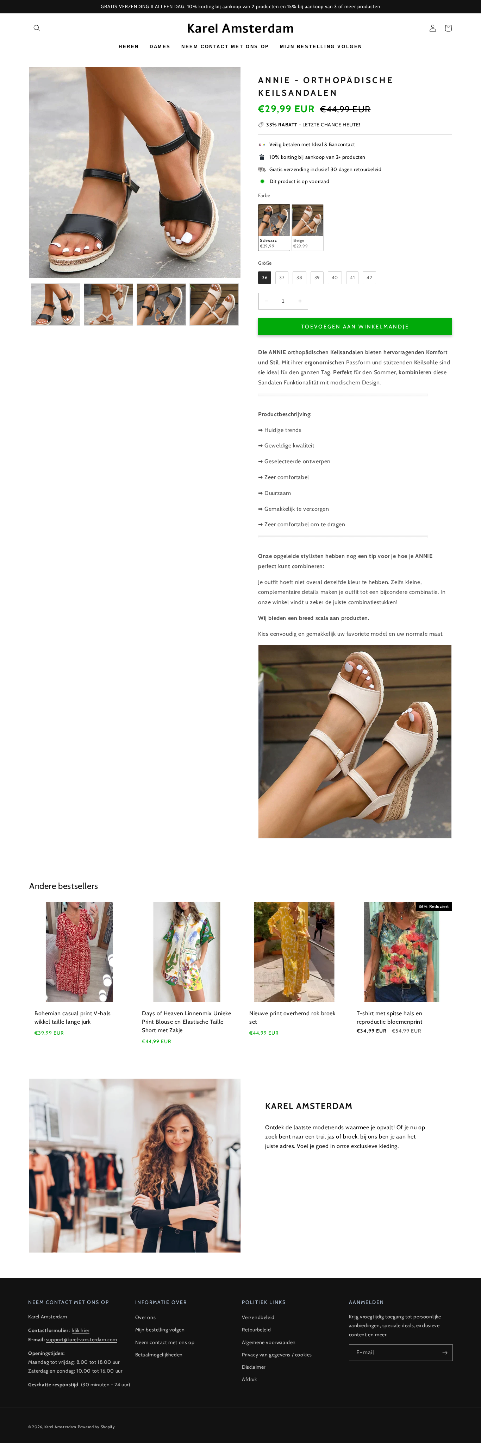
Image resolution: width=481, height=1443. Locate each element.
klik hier (80, 1330)
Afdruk (249, 1379)
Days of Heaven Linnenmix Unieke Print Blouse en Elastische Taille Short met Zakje (186, 1022)
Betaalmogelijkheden (159, 1354)
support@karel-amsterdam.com (81, 1339)
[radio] (274, 227)
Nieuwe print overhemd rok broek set (292, 1017)
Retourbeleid (256, 1329)
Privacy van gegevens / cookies (277, 1354)
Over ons (145, 1317)
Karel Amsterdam (60, 1426)
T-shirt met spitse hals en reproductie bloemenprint (390, 1017)
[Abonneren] (444, 1352)
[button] (37, 28)
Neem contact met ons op (165, 1342)
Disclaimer (254, 1367)
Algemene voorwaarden (269, 1342)
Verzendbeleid (258, 1317)
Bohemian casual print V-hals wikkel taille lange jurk (73, 1017)
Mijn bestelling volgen (160, 1329)
